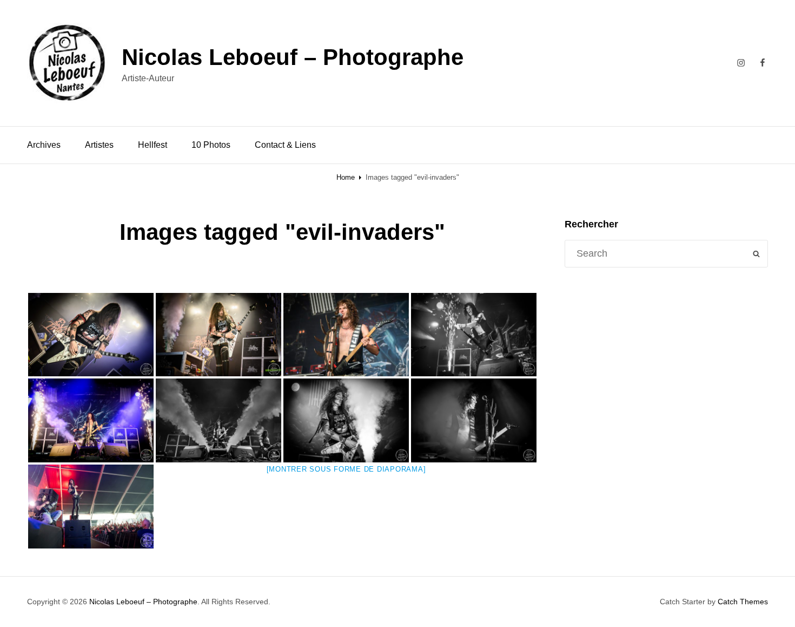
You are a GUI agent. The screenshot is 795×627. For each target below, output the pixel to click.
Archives (44, 144)
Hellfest (152, 144)
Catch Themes (743, 601)
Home (345, 177)
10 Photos (210, 144)
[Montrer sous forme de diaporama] (346, 469)
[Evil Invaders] (91, 335)
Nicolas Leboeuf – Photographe (292, 57)
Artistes (99, 144)
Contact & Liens (285, 144)
